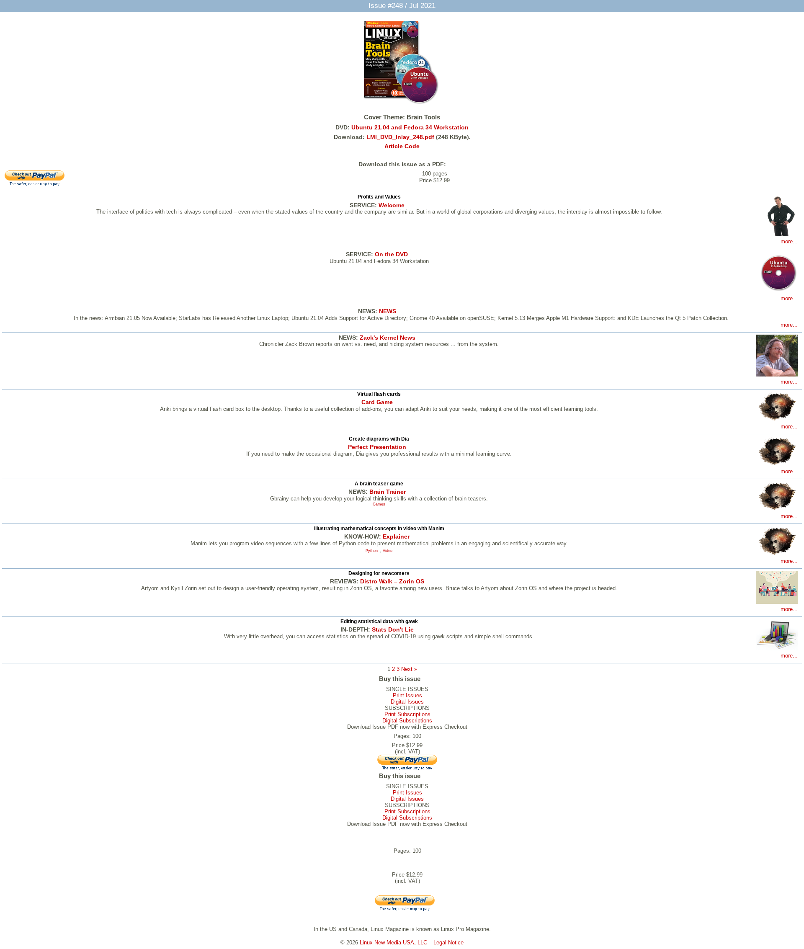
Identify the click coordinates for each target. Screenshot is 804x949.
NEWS (387, 311)
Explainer (396, 536)
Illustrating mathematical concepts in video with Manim (379, 528)
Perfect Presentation (377, 447)
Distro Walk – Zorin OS (392, 581)
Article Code (402, 146)
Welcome (392, 205)
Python (372, 551)
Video (387, 551)
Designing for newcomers (379, 573)
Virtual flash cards (379, 394)
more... (789, 241)
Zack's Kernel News (387, 337)
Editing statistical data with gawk (379, 621)
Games (379, 504)
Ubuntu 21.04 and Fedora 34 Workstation (410, 127)
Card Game (377, 402)
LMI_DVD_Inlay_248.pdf (400, 137)
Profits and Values (379, 196)
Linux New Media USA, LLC (393, 942)
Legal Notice (448, 942)
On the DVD (391, 254)
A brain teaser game (379, 483)
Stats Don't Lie (393, 629)
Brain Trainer (387, 491)
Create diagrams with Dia (379, 438)
